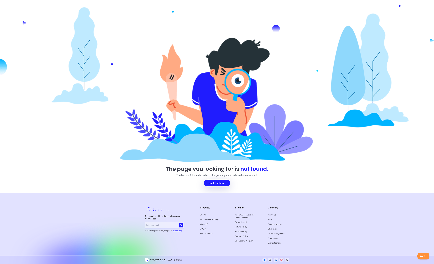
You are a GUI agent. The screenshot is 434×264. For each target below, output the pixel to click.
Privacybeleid (241, 222)
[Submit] (181, 225)
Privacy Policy (177, 231)
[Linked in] (276, 260)
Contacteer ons (274, 243)
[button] (217, 183)
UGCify (203, 229)
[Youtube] (281, 260)
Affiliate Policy (241, 231)
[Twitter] (270, 260)
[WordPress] (287, 260)
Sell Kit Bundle (206, 233)
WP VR (203, 215)
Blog (270, 219)
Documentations (275, 224)
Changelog (272, 229)
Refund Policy (241, 227)
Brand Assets (273, 238)
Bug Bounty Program (244, 241)
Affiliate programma (276, 233)
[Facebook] (264, 260)
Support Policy (241, 236)
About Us (272, 215)
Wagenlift (204, 224)
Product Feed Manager (209, 219)
